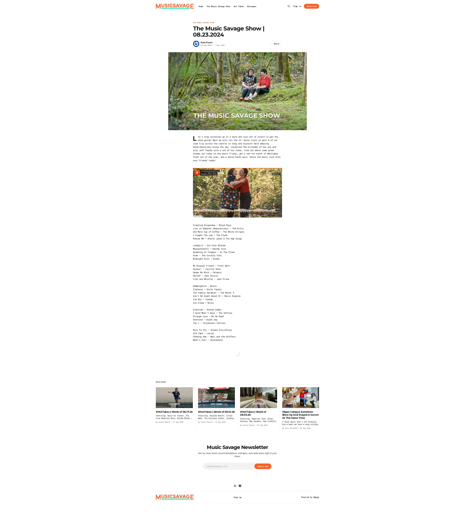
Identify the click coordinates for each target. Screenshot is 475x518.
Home (201, 6)
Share (276, 43)
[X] (235, 486)
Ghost (316, 497)
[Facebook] (240, 486)
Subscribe (312, 6)
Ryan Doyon (207, 42)
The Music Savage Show (218, 6)
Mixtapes (251, 6)
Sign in (297, 6)
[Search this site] (289, 6)
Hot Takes (239, 6)
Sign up (237, 497)
